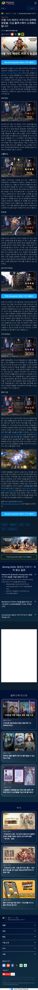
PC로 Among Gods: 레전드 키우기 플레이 (19, 296)
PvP (3, 529)
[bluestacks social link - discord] (3, 965)
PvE (28, 524)
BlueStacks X (12, 529)
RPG (14, 68)
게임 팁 (4, 524)
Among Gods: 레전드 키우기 (27, 13)
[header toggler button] (35, 3)
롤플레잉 (13, 524)
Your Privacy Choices (21, 989)
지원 (3, 954)
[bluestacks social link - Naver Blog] (21, 965)
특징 (3, 937)
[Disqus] (19, 655)
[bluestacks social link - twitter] (16, 965)
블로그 (8, 13)
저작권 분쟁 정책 (21, 983)
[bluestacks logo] (8, 3)
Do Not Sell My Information (11, 984)
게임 (14, 13)
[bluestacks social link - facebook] (12, 965)
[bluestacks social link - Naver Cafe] (25, 965)
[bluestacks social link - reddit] (8, 965)
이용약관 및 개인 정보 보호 (9, 983)
